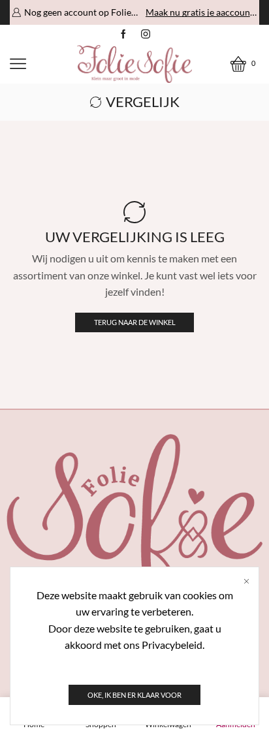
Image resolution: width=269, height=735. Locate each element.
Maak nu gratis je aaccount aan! (201, 12)
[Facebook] (123, 34)
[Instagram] (145, 34)
